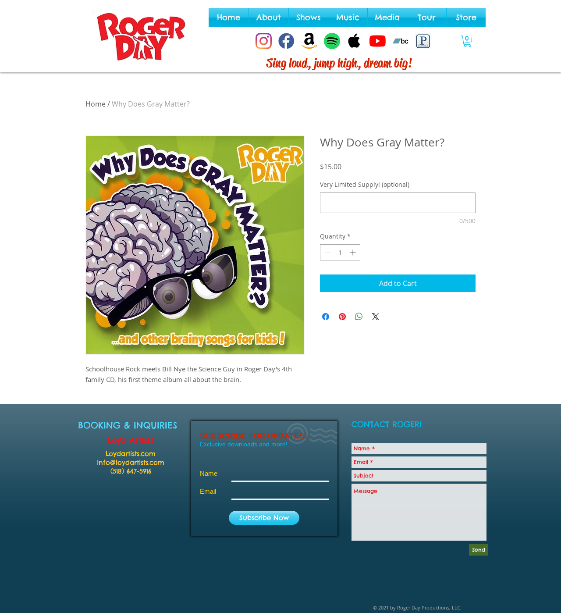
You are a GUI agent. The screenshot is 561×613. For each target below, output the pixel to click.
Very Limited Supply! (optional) (364, 184)
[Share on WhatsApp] (359, 316)
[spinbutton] (340, 252)
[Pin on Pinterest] (342, 316)
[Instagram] (264, 41)
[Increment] (353, 252)
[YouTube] (377, 41)
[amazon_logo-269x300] (309, 41)
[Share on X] (375, 316)
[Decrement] (326, 252)
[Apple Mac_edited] (355, 41)
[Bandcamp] (400, 41)
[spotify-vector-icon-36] (332, 41)
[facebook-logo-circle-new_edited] (286, 41)
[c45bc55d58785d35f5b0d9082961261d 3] (423, 41)
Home (95, 104)
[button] (467, 41)
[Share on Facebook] (325, 316)
